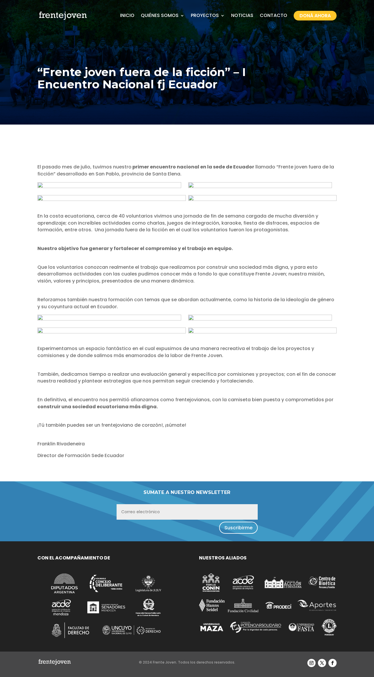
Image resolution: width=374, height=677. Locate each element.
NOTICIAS (242, 15)
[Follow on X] (322, 663)
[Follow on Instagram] (311, 663)
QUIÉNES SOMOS (160, 15)
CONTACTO (273, 15)
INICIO (127, 15)
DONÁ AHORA (315, 15)
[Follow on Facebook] (332, 663)
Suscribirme (238, 527)
